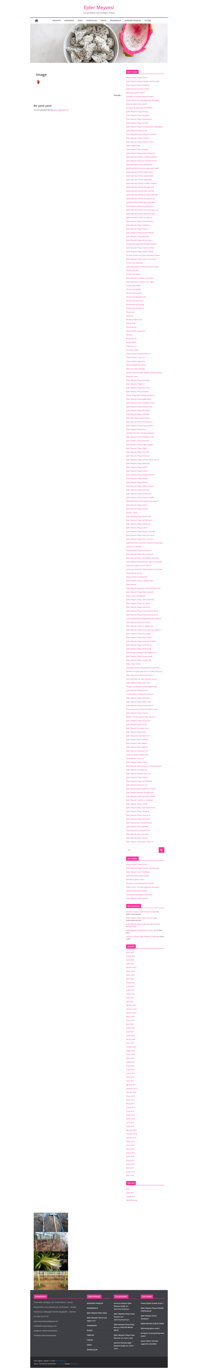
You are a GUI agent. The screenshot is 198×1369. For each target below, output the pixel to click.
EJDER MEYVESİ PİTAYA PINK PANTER (140, 191)
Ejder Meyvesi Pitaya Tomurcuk (138, 607)
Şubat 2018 (130, 1153)
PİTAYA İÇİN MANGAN (134, 263)
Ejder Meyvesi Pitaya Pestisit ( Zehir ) (140, 142)
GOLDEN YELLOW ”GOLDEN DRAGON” (140, 433)
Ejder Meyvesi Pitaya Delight (137, 478)
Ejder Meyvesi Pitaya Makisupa (138, 463)
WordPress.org (131, 1200)
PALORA (129, 335)
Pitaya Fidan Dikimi (133, 664)
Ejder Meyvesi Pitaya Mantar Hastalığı (140, 531)
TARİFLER (90, 1335)
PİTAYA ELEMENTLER (134, 320)
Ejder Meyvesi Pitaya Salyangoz (138, 380)
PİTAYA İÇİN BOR (132, 270)
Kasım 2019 (130, 1073)
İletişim (147, 20)
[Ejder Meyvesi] (36, 20)
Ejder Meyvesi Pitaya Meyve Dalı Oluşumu (142, 615)
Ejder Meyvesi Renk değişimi (137, 747)
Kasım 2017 (130, 1164)
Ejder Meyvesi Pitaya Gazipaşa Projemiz (141, 641)
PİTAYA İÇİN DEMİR (133, 289)
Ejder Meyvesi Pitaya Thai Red (137, 452)
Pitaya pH (129, 316)
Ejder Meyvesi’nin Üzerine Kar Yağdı (140, 282)
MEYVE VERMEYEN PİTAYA (136, 365)
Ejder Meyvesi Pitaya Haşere (137, 467)
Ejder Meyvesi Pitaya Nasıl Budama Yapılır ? (143, 611)
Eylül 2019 (130, 1081)
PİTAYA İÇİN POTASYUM (135, 304)
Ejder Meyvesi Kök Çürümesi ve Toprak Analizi (143, 766)
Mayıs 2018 (130, 1141)
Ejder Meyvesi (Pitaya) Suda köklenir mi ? (141, 652)
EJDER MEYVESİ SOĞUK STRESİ (137, 89)
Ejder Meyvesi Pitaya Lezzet (136, 130)
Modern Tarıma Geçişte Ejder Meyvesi (140, 717)
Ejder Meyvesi (99, 7)
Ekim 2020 (130, 1043)
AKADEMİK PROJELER (133, 20)
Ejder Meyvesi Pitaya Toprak (137, 713)
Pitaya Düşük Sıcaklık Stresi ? (137, 77)
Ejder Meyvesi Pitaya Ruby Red (138, 414)
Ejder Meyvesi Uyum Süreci (136, 724)
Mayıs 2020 (130, 1051)
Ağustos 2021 (131, 1005)
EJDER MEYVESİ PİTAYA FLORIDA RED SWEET (143, 168)
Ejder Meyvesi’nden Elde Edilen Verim (140, 808)
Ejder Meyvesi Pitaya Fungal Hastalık (140, 233)
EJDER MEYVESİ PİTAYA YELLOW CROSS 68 (142, 210)
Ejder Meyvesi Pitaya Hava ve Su (138, 815)
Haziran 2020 (131, 1047)
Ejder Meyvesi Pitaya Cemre (136, 505)
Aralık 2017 (130, 1160)
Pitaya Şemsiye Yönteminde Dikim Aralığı (141, 709)
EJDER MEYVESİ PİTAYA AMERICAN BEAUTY (142, 501)
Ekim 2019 (130, 1077)
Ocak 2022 (130, 986)
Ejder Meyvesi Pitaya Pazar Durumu (139, 539)
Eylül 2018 (130, 1126)
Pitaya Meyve (131, 584)
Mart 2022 (130, 979)
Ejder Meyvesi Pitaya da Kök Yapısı (139, 520)
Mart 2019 (130, 1103)
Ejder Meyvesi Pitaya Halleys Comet (139, 486)
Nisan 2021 (130, 1020)
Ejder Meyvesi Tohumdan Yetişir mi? (140, 842)
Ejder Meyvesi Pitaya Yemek (136, 804)
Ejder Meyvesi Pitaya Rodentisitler (139, 119)
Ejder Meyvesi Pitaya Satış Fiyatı (138, 683)
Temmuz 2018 (131, 1134)
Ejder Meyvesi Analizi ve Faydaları (139, 800)
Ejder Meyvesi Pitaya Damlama (138, 698)
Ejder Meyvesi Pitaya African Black (139, 240)
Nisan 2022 (130, 975)
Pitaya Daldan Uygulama (135, 331)
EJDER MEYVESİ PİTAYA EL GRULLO (139, 217)
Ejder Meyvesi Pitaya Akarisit (137, 112)
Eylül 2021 (130, 1001)
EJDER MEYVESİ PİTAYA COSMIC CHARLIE (141, 183)
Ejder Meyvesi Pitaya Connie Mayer (139, 425)
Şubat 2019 (130, 1107)
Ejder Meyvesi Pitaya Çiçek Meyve (139, 645)
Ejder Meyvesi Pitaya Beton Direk (138, 702)
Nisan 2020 (130, 1054)
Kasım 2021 (130, 994)
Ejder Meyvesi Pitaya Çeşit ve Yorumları (141, 259)
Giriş (128, 1189)
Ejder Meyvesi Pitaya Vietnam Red (139, 407)
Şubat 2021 (130, 1028)
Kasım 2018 (130, 1119)
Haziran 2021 (131, 1013)
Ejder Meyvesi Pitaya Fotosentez (138, 524)
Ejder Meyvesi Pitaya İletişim (137, 777)
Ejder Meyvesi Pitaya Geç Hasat (138, 388)
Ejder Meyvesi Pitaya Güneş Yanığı (139, 656)
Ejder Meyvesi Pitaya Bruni (136, 429)
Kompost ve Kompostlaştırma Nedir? (140, 96)
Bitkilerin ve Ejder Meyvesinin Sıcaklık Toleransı (144, 671)
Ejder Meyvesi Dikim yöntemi (137, 826)
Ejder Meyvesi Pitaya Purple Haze (139, 494)
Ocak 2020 (130, 1066)
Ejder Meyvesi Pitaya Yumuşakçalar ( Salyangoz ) (144, 127)
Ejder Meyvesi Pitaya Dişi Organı (138, 634)
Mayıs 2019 (130, 1096)
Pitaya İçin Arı (131, 338)
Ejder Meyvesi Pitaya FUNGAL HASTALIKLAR (142, 81)
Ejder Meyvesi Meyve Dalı (136, 732)
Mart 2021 (130, 1024)
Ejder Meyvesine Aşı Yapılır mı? (138, 736)
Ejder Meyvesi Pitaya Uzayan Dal (138, 660)
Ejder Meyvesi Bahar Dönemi (137, 739)
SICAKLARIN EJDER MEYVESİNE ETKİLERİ (141, 244)
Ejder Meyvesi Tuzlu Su (135, 758)
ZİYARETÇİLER (91, 20)
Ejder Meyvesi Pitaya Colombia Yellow (140, 403)
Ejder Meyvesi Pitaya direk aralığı (138, 649)
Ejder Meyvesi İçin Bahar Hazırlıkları (140, 278)
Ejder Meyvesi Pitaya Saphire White (139, 251)
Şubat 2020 (130, 1062)
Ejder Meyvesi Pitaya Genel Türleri (139, 637)
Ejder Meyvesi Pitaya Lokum (136, 528)
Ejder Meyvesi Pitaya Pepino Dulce (139, 422)
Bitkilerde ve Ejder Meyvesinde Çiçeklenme (142, 668)
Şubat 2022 (130, 982)
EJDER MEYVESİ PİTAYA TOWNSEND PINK (141, 157)
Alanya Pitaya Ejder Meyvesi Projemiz (140, 395)
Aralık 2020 (130, 1035)
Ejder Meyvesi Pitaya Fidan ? (137, 762)
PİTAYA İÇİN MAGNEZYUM (136, 297)
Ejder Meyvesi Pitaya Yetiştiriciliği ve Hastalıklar (144, 562)
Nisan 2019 (130, 1100)
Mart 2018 (130, 1149)
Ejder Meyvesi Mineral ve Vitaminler (140, 792)
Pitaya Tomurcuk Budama (136, 596)
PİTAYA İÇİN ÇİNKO (133, 286)
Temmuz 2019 (131, 1088)
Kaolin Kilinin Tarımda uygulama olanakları (142, 100)
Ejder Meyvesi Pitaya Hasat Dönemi (139, 221)
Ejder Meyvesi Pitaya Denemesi (138, 819)
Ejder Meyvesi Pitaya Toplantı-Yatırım (140, 475)
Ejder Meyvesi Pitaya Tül (135, 384)
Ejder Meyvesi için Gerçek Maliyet (139, 823)
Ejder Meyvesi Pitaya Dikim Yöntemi (139, 592)
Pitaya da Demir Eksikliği (135, 369)
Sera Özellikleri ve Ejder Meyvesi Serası (141, 679)
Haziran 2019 (131, 1092)
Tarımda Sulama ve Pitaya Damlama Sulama (143, 255)
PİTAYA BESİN (131, 327)
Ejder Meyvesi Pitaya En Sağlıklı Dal (139, 626)
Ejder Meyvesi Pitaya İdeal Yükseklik (140, 599)
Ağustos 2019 (131, 1085)
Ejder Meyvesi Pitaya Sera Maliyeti (139, 781)
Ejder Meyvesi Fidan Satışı (97, 1313)
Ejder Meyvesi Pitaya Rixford (137, 482)
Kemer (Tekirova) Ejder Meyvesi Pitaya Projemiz (144, 373)
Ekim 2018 (130, 1122)
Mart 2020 (130, 1058)
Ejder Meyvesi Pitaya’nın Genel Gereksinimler (143, 588)
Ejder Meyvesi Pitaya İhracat (137, 229)
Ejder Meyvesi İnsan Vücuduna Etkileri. (141, 796)
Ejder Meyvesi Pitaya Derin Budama (139, 554)
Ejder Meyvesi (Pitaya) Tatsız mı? (138, 773)
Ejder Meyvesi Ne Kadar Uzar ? (138, 728)
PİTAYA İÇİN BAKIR (133, 274)
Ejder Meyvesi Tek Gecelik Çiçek (138, 830)
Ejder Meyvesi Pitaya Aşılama (137, 391)
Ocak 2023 (130, 960)
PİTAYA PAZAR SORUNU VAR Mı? (138, 354)
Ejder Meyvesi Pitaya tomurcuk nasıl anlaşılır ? (144, 630)
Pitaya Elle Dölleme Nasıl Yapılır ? (139, 565)
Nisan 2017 (130, 1172)
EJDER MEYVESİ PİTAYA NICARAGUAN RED (142, 195)
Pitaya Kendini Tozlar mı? (135, 357)
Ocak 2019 (130, 1111)
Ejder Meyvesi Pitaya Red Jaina (138, 456)
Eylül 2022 (130, 964)
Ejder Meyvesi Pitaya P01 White (138, 410)
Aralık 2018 (130, 1115)
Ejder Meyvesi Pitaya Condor (137, 471)
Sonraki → (118, 95)
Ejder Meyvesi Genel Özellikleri (138, 85)
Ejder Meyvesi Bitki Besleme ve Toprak (140, 789)
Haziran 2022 (131, 967)
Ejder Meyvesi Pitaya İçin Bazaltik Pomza (141, 161)
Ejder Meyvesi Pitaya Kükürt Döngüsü (140, 153)
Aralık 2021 (130, 990)
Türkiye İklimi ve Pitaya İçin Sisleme (139, 694)
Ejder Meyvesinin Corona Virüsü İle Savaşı (142, 267)
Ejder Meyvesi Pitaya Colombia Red (139, 581)
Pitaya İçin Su (131, 346)
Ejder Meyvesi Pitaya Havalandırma (139, 705)
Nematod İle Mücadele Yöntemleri (139, 108)
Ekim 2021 (130, 998)
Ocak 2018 (130, 1156)
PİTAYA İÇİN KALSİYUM (134, 301)
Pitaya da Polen (132, 376)
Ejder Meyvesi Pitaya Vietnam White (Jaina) (142, 460)
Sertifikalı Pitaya (132, 350)
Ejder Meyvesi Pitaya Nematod (137, 115)
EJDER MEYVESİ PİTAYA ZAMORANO (139, 176)
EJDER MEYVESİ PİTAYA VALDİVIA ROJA (140, 199)
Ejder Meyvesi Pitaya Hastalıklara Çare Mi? (142, 558)
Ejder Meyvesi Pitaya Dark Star (137, 490)
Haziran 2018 (131, 1138)
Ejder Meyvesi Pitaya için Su (136, 785)
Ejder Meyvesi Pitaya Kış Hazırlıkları (139, 206)
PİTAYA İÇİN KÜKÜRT (134, 293)
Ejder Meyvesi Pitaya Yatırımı (137, 690)
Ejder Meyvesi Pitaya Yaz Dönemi (138, 550)
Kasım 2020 (130, 1039)
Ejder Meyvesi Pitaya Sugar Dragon (139, 444)
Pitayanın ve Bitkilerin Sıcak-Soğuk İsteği (141, 686)
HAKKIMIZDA (69, 20)
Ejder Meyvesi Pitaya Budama (137, 811)
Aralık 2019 (130, 1069)
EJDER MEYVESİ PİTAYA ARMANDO (139, 180)
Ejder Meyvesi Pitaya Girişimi (137, 509)
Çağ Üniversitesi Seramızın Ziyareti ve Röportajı (144, 543)
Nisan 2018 (130, 1145)
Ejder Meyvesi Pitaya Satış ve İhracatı (140, 535)
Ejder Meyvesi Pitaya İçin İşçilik (138, 622)
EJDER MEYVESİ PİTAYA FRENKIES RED (140, 214)
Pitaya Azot (130, 312)
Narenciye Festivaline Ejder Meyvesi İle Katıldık (144, 569)
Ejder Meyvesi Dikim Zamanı (137, 838)
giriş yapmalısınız (61, 110)
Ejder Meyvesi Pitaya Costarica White (140, 248)
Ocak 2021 (130, 1032)
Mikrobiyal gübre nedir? (135, 93)
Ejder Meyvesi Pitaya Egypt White (138, 399)
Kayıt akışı (130, 1193)
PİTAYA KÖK (130, 323)
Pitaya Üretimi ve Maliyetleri (137, 577)
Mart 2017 (130, 1175)
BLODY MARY (131, 342)
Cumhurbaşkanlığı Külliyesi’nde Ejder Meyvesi (143, 618)
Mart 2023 (130, 952)
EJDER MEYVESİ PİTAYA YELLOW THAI (140, 187)
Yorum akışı (130, 1196)
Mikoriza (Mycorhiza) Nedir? (136, 104)
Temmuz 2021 (131, 1009)
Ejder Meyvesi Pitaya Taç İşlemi (138, 603)
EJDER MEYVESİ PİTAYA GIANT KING (139, 172)
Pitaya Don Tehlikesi (134, 547)
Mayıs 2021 (130, 1016)
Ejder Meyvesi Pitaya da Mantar (138, 721)
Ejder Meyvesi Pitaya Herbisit (137, 123)
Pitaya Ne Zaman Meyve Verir (137, 755)
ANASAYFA (56, 20)
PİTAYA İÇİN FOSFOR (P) (135, 308)
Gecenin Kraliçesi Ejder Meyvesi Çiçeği (141, 912)
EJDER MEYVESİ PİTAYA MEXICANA (139, 164)
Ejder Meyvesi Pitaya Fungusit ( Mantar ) (141, 134)
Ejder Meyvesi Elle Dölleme (136, 770)
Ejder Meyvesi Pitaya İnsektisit (137, 138)
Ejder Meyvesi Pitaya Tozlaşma (138, 225)
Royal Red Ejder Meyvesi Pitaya (138, 418)
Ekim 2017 (130, 1168)
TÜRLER (103, 20)
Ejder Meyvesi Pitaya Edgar (136, 448)
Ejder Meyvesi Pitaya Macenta (137, 441)
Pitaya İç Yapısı (132, 512)
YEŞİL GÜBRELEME (133, 146)
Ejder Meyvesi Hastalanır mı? (137, 751)
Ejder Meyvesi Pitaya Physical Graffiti (140, 497)
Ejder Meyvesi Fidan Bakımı (136, 743)
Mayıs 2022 (130, 971)
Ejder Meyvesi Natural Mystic (137, 149)
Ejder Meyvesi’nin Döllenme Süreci (139, 675)
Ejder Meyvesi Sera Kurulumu (137, 834)
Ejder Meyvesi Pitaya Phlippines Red (140, 437)
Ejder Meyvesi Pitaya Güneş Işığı (138, 516)
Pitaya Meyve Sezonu (134, 573)
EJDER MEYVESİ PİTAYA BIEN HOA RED (140, 202)
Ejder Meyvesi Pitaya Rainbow (137, 236)
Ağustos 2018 (131, 1130)
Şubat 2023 (130, 956)
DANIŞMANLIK (115, 20)
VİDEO (80, 20)
